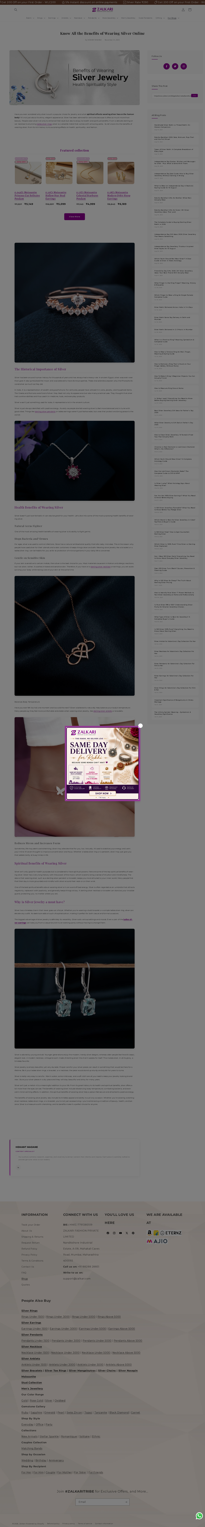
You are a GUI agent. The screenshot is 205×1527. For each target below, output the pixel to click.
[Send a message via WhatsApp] (199, 1516)
